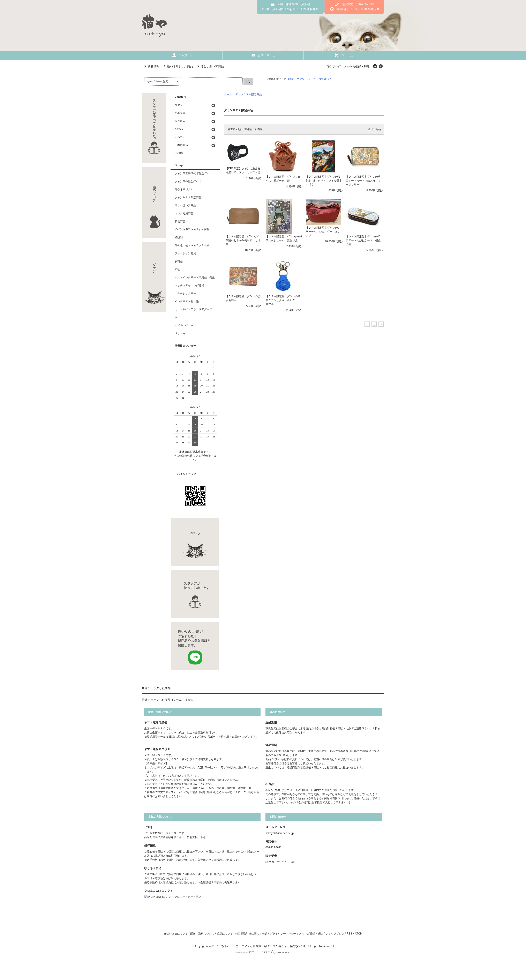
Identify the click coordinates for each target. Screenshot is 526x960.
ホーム (228, 94)
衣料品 (179, 261)
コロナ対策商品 (184, 213)
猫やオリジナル (184, 189)
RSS (349, 933)
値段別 (179, 237)
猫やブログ (333, 66)
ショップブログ (334, 933)
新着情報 (153, 66)
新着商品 (180, 221)
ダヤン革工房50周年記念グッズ (193, 173)
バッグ (311, 79)
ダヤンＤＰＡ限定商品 (248, 94)
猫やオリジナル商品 (180, 66)
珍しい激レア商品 (212, 66)
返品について (225, 933)
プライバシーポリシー (283, 933)
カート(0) (347, 55)
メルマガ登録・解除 (357, 66)
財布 (291, 79)
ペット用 (180, 333)
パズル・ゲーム (184, 325)
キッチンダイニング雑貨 (189, 285)
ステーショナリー (185, 293)
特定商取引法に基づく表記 (251, 933)
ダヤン (300, 79)
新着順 (259, 129)
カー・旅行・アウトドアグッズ (193, 309)
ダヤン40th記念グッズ (188, 181)
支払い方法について (176, 933)
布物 (177, 269)
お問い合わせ (266, 55)
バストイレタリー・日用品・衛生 (195, 277)
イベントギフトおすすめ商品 (192, 229)
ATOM (358, 933)
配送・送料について (202, 933)
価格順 (248, 129)
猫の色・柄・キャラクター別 (192, 245)
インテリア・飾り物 (187, 301)
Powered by (242, 952)
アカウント (186, 55)
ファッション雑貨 (185, 253)
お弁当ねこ (325, 79)
